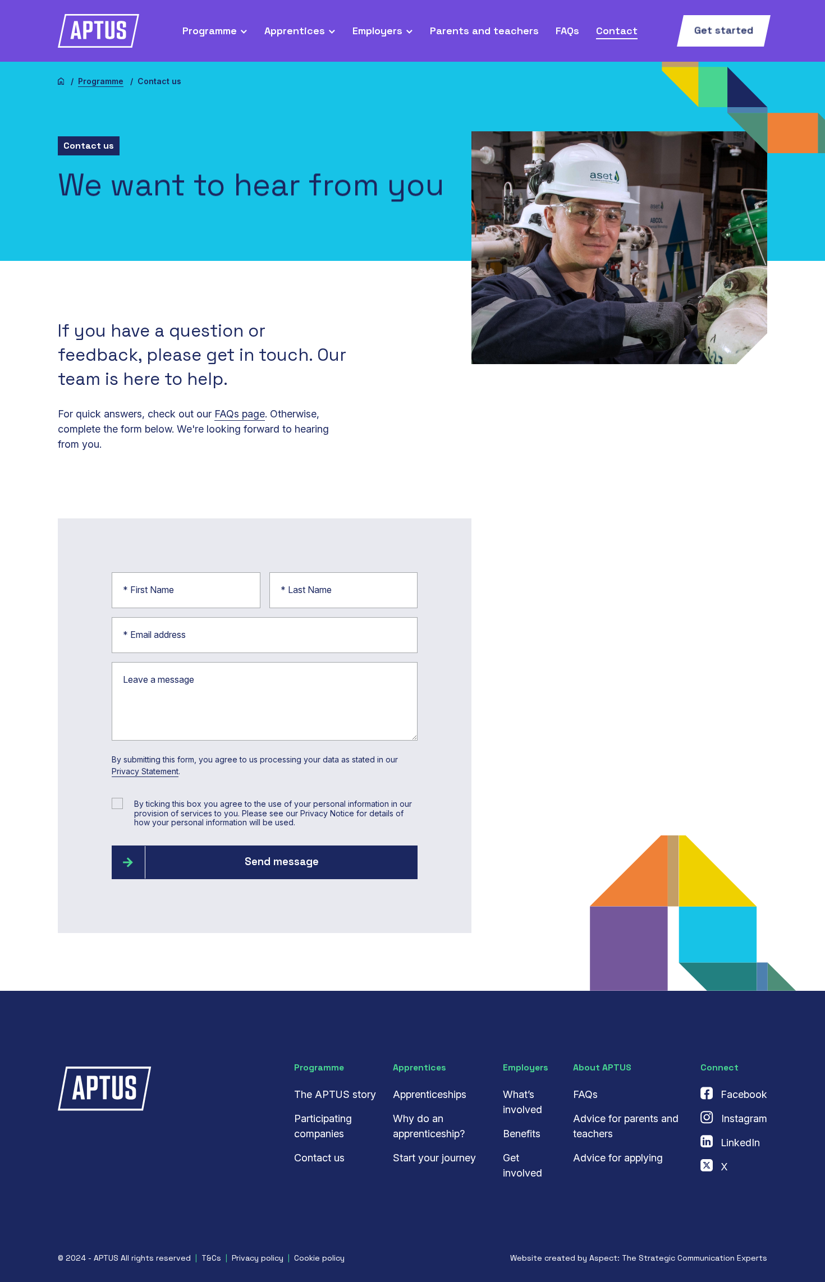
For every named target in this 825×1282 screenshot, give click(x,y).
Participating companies (323, 1126)
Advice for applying (618, 1158)
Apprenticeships (429, 1094)
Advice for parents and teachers (626, 1126)
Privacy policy (257, 1258)
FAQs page (239, 414)
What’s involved (522, 1101)
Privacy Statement (145, 771)
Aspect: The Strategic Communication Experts (678, 1258)
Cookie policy (319, 1258)
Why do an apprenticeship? (429, 1126)
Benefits (521, 1133)
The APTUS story (335, 1094)
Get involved (522, 1165)
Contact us (319, 1158)
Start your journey (434, 1158)
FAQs (585, 1094)
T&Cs (211, 1258)
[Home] (61, 81)
